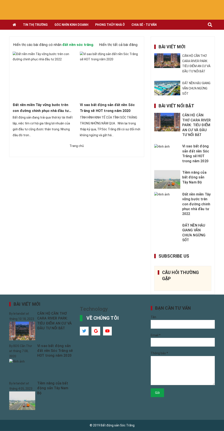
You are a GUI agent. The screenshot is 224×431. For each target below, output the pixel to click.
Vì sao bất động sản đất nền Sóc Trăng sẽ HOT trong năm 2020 (55, 351)
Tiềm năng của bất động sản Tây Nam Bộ (194, 177)
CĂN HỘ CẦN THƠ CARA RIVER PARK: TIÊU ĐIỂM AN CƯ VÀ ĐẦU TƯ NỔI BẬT (196, 125)
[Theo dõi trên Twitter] (84, 331)
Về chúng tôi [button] (102, 318)
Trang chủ (77, 146)
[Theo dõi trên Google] (95, 331)
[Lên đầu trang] (213, 416)
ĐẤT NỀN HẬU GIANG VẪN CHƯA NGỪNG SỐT (196, 88)
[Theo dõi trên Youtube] (107, 331)
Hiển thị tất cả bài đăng (118, 44)
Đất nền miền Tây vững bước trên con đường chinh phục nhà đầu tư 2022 (41, 111)
